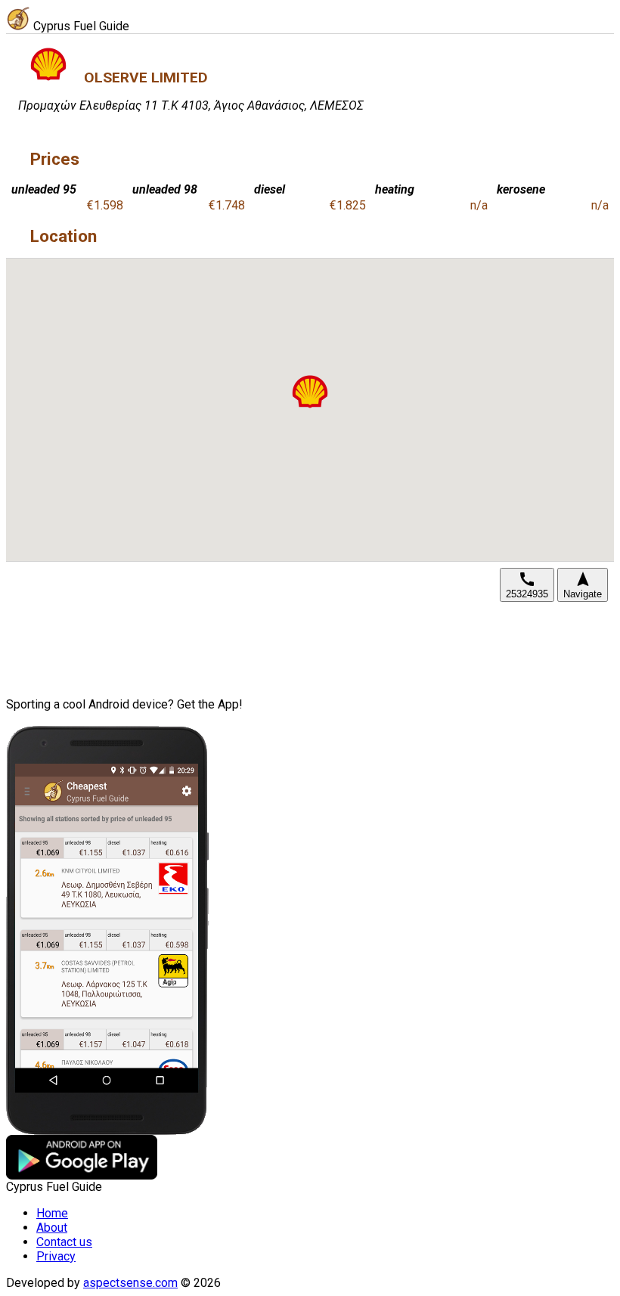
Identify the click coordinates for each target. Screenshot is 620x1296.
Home (52, 1213)
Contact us (64, 1242)
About (51, 1227)
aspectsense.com (130, 1283)
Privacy (56, 1256)
